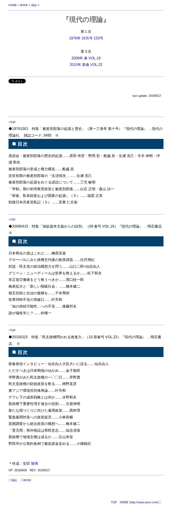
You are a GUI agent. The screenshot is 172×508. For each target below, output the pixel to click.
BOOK (24, 5)
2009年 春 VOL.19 (86, 58)
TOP (114, 502)
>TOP (12, 122)
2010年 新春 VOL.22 (86, 64)
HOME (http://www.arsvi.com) (139, 502)
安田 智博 (30, 463)
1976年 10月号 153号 (86, 38)
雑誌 (34, 5)
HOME (13, 5)
